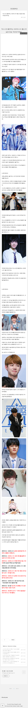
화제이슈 (5, 646)
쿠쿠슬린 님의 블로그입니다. (8, 673)
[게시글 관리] (8, 640)
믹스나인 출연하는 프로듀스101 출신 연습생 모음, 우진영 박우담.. (14, 14)
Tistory (12, 704)
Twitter (11, 706)
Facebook (14, 706)
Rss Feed (6, 706)
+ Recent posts (4, 697)
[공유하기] (6, 640)
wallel (20, 704)
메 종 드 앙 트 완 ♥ (7, 671)
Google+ (21, 706)
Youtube (18, 706)
